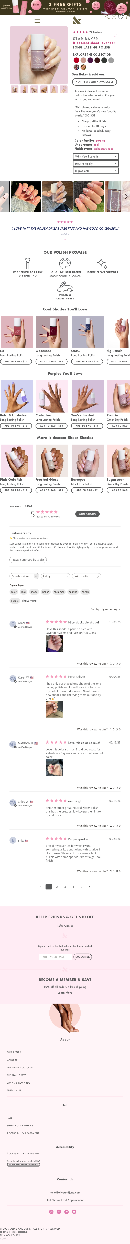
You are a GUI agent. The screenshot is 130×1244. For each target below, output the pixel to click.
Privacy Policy (10, 1235)
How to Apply (84, 163)
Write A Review (87, 513)
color (14, 591)
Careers (12, 1059)
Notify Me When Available (94, 82)
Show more (29, 601)
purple (15, 600)
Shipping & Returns (20, 1125)
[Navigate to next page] (89, 886)
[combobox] (55, 576)
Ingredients (82, 170)
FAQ (9, 1117)
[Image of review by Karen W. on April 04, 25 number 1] (54, 709)
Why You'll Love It (86, 156)
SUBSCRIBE (82, 957)
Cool (96, 144)
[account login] (114, 17)
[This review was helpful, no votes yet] (111, 663)
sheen (85, 591)
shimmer (59, 591)
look (23, 591)
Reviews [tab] (14, 506)
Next (64, 90)
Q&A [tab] (28, 506)
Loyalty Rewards (18, 1082)
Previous (13, 90)
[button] (4, 196)
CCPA (3, 1238)
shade (34, 591)
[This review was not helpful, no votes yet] (117, 663)
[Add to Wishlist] (115, 35)
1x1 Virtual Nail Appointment (65, 1200)
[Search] (107, 19)
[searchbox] (21, 576)
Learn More (65, 992)
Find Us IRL (14, 1090)
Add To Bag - (18, 361)
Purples (100, 140)
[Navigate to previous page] (40, 886)
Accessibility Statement (23, 1133)
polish (45, 591)
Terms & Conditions (14, 1232)
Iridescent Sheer (103, 148)
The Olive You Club (20, 1067)
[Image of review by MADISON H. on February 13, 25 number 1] (54, 767)
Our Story (14, 1052)
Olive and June (20, 1228)
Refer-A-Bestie (65, 925)
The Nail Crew (16, 1075)
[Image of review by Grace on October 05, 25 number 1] (54, 643)
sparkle (73, 591)
